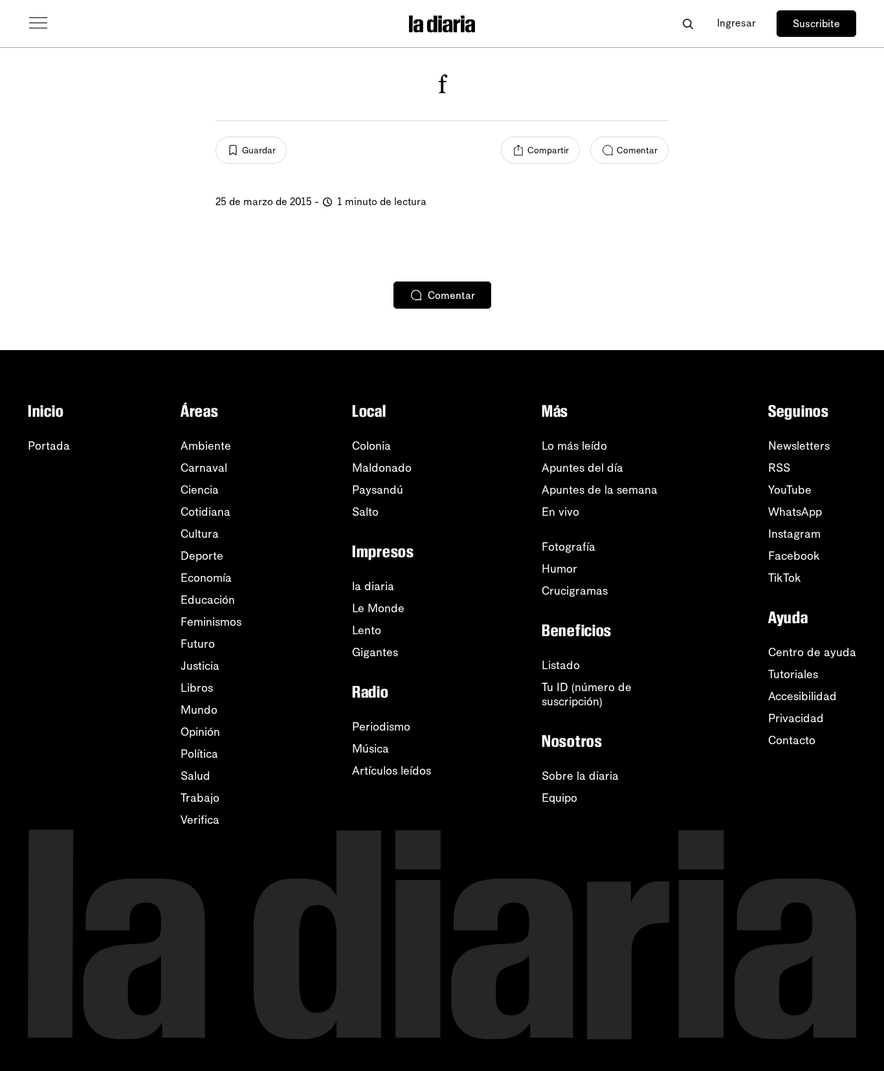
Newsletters (799, 446)
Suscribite (816, 23)
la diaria (373, 586)
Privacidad (796, 718)
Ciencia (200, 490)
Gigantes (375, 652)
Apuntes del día (582, 468)
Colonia (371, 446)
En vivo (560, 512)
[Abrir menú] (38, 23)
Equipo (559, 798)
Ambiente (206, 446)
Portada (49, 446)
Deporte (202, 556)
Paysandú (377, 490)
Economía (206, 578)
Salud (195, 776)
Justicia (200, 666)
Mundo (199, 710)
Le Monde (378, 608)
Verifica (200, 820)
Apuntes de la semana (599, 490)
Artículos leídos (391, 771)
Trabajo (200, 798)
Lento (366, 630)
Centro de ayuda (812, 652)
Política (199, 754)
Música (370, 749)
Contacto (791, 740)
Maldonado (382, 468)
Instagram (794, 534)
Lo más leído (574, 446)
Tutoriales (793, 674)
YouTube (790, 490)
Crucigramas (575, 591)
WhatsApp (795, 512)
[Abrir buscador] (687, 23)
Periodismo (381, 727)
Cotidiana (205, 512)
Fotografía (568, 547)
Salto (365, 512)
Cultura (200, 534)
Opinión (200, 732)
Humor (559, 569)
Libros (197, 688)
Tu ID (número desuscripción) (587, 694)
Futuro (198, 644)
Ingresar (736, 23)
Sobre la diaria (580, 776)
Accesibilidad (802, 696)
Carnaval (204, 468)
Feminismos (211, 622)
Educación (208, 600)
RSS (779, 468)
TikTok (784, 578)
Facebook (794, 556)
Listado (561, 665)
